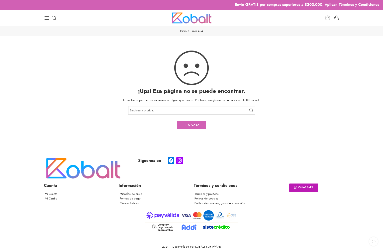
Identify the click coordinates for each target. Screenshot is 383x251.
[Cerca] (378, 5)
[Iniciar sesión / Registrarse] (328, 18)
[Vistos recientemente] (373, 241)
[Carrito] (336, 18)
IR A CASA (192, 125)
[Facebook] (171, 160)
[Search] (54, 18)
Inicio (183, 31)
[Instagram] (179, 160)
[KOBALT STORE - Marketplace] (191, 18)
